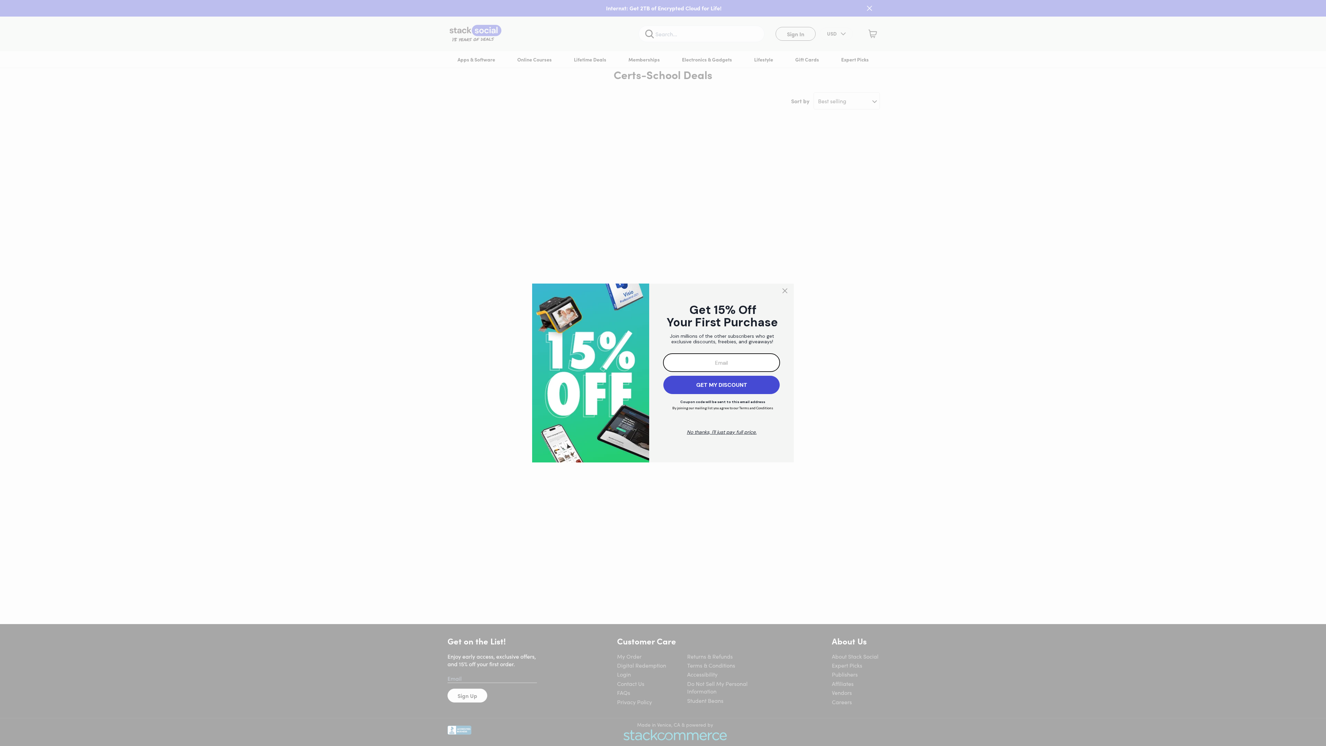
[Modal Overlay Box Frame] (663, 373)
